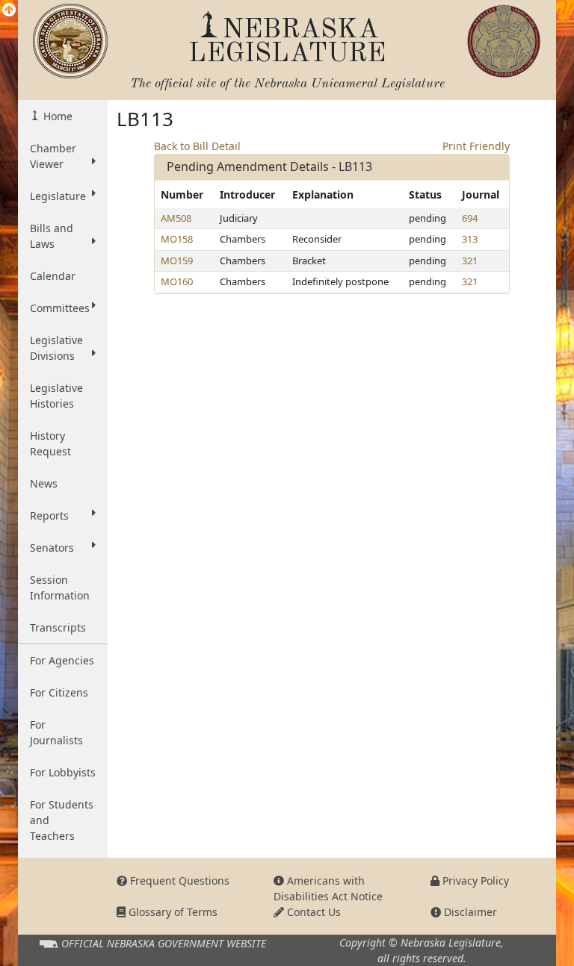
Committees (60, 308)
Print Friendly (476, 146)
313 (470, 239)
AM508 (176, 218)
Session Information (60, 587)
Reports (49, 515)
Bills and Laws (51, 236)
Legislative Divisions (56, 348)
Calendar (52, 276)
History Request (50, 443)
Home (56, 116)
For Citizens (59, 692)
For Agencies (62, 660)
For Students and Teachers (61, 820)
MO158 (177, 239)
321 (470, 260)
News (44, 483)
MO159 (177, 260)
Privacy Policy (474, 880)
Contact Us (312, 912)
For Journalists (56, 732)
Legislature (58, 196)
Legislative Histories (56, 396)
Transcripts (58, 627)
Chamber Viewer (53, 156)
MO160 (177, 281)
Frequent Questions (178, 880)
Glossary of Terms (171, 912)
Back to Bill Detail (197, 146)
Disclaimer (469, 912)
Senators (52, 547)
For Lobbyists (63, 772)
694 (470, 218)
